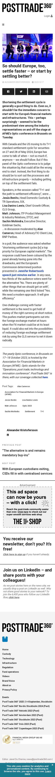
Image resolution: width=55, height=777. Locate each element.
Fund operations (10, 672)
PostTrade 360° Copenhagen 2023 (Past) (23, 728)
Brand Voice (8, 681)
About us (6, 685)
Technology (8, 658)
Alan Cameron (23, 386)
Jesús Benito (10, 400)
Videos (5, 676)
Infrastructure (9, 663)
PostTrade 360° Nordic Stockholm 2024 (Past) (26, 706)
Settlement (30, 411)
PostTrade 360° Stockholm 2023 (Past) (22, 719)
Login (47, 16)
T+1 (42, 411)
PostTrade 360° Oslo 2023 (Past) (19, 724)
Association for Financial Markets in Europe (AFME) (24, 393)
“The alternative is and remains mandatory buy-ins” (23, 450)
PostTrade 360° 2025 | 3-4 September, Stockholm (27, 701)
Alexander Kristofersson (17, 82)
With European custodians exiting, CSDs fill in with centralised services (27, 468)
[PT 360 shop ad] (27, 507)
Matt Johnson (11, 406)
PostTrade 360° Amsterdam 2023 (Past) (22, 715)
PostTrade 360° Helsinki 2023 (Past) (20, 711)
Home (5, 649)
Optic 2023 (27, 406)
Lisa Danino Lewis (30, 400)
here (45, 377)
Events (5, 697)
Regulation (7, 667)
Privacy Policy (9, 690)
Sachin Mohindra (12, 411)
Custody (6, 654)
